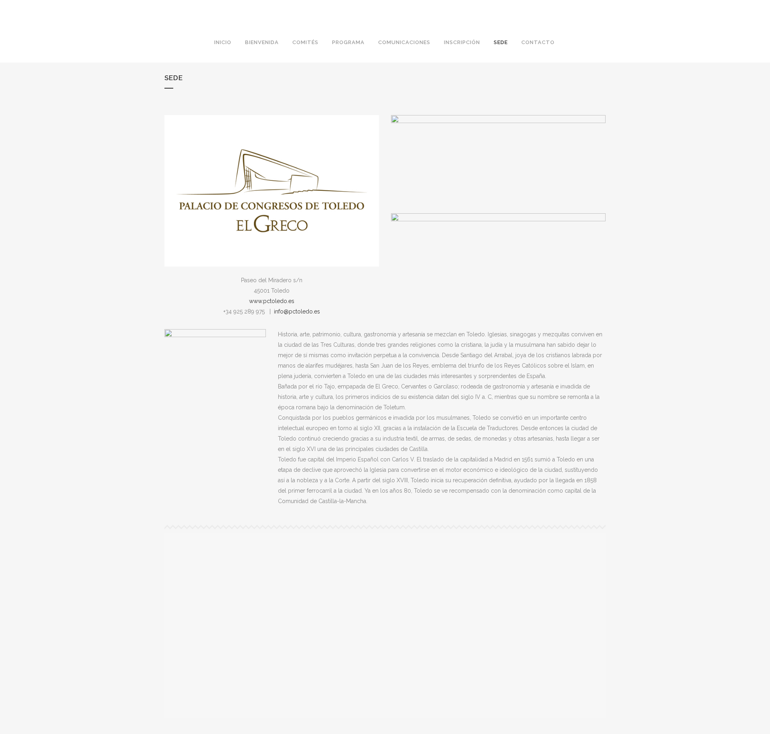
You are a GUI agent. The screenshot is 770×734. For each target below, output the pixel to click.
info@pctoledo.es (297, 311)
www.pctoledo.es (271, 301)
